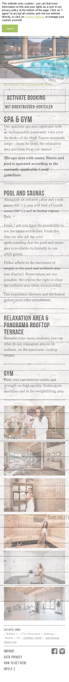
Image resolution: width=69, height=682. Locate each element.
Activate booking (26, 97)
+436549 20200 (32, 637)
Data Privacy (13, 657)
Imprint (9, 651)
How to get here (15, 663)
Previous (5, 55)
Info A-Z (9, 669)
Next (63, 55)
